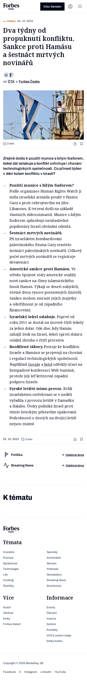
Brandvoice (54, 585)
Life (5, 574)
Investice (8, 552)
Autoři (7, 607)
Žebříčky (8, 585)
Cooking (8, 580)
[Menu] (80, 6)
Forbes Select (12, 624)
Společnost (10, 563)
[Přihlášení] (70, 6)
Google (34, 364)
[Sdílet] (75, 143)
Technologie (11, 568)
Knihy (6, 618)
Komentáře (54, 557)
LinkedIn (45, 671)
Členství (52, 612)
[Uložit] (82, 143)
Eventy (51, 607)
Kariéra (51, 624)
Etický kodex (54, 641)
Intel (48, 364)
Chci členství (52, 6)
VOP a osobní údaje (59, 635)
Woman (51, 563)
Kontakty (52, 629)
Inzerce (51, 618)
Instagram (30, 671)
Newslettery (54, 574)
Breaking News (56, 580)
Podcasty (52, 568)
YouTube (60, 671)
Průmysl (8, 557)
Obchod (8, 612)
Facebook (9, 671)
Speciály (52, 552)
